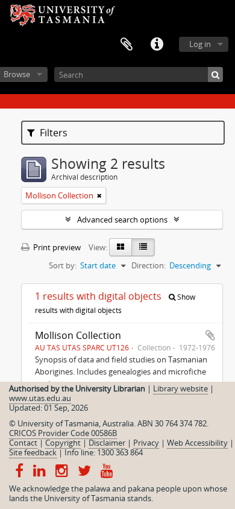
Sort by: (63, 265)
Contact (23, 442)
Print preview (56, 247)
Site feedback (33, 452)
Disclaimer (107, 442)
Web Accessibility (197, 442)
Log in (200, 44)
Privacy (146, 442)
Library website (180, 388)
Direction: (148, 265)
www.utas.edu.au (40, 398)
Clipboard (126, 45)
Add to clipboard (210, 335)
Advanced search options (122, 219)
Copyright (63, 442)
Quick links (157, 45)
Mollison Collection (78, 335)
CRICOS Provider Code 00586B (63, 433)
